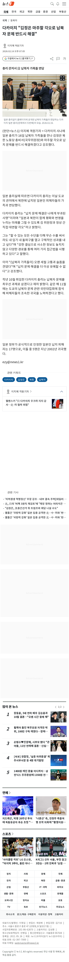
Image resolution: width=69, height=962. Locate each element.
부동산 (26, 887)
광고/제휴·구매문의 (26, 914)
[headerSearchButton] (52, 3)
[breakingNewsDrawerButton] (57, 3)
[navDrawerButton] (64, 3)
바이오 (60, 887)
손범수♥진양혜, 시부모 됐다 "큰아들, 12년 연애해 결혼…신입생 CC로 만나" (32, 746)
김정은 (21, 379)
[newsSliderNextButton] (63, 707)
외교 (26, 880)
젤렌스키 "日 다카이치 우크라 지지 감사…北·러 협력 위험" (26, 402)
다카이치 (8, 379)
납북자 (42, 379)
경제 (43, 873)
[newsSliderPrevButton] (55, 707)
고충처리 (59, 914)
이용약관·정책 (45, 914)
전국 (9, 880)
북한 (32, 379)
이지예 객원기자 (16, 45)
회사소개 (10, 914)
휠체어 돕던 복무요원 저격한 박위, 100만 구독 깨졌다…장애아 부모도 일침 (31, 731)
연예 (5, 792)
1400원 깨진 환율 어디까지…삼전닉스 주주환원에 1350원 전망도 (31, 775)
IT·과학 (43, 887)
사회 (26, 873)
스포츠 (6, 834)
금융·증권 (60, 880)
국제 (4, 20)
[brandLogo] (8, 3)
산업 (9, 887)
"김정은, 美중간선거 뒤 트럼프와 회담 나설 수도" (31, 508)
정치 (9, 873)
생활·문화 (8, 893)
